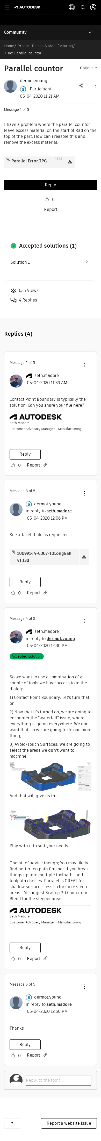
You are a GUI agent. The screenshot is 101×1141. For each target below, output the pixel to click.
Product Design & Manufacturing (45, 45)
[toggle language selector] (72, 7)
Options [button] (86, 67)
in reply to (49, 511)
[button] (95, 85)
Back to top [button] (12, 1123)
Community (15, 32)
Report (50, 209)
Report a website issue (69, 1123)
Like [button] (47, 199)
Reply (50, 185)
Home (9, 45)
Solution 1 (20, 262)
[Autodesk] (28, 7)
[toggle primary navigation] (10, 7)
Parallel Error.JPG (29, 161)
